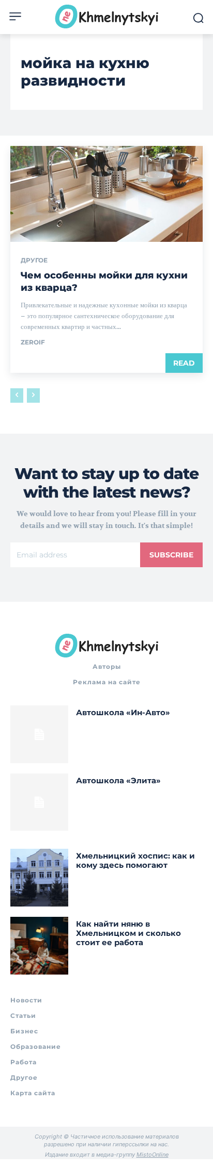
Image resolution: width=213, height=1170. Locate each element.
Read (184, 363)
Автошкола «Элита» (118, 780)
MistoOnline (152, 1154)
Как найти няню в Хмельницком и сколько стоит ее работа (128, 933)
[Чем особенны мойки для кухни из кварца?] (106, 194)
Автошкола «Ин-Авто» (123, 712)
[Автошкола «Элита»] (39, 802)
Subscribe (171, 554)
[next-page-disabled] (33, 395)
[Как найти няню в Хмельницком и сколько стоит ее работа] (39, 946)
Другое (34, 260)
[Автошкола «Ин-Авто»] (39, 734)
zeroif (33, 342)
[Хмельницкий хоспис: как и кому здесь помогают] (39, 878)
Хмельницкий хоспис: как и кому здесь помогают (135, 860)
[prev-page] (16, 395)
